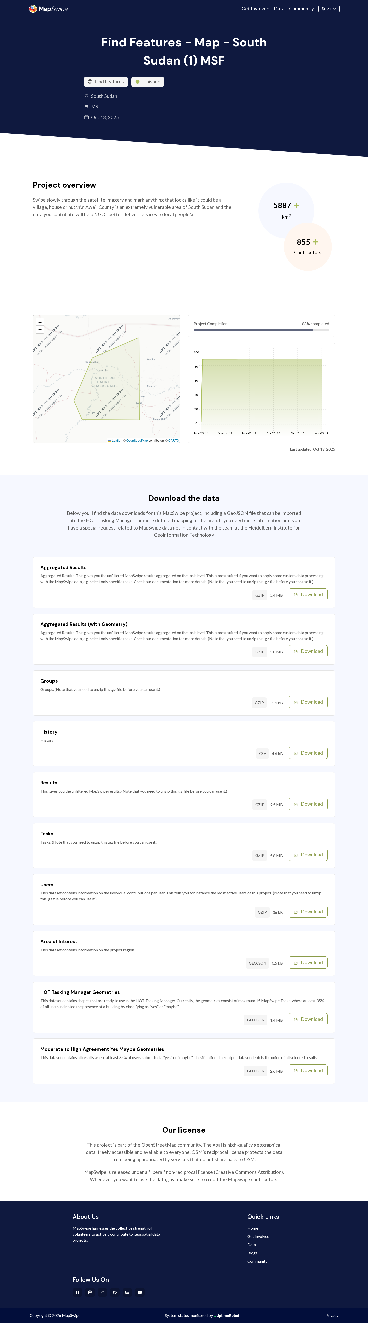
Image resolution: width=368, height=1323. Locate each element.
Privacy (331, 1315)
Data (279, 8)
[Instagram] (102, 1292)
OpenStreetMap (137, 440)
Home (252, 1228)
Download (312, 594)
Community (301, 8)
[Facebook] (77, 1292)
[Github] (115, 1292)
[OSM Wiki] (127, 1292)
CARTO (173, 440)
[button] (40, 322)
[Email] (140, 1292)
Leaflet (116, 440)
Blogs (252, 1252)
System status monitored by (189, 1315)
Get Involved (255, 8)
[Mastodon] (90, 1292)
